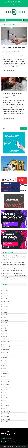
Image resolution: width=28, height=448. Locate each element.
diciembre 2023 (6, 346)
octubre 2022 (6, 384)
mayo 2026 (5, 290)
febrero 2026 (6, 298)
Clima (7, 2)
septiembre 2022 (6, 387)
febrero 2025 (6, 322)
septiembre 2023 (6, 355)
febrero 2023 (6, 373)
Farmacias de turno (18, 2)
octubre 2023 (6, 352)
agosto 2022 (5, 389)
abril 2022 (5, 400)
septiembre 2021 (6, 419)
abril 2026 (5, 293)
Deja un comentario (8, 53)
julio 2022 (5, 392)
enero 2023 (5, 376)
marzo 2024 (5, 339)
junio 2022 (5, 395)
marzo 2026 (5, 296)
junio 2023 (5, 363)
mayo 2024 (5, 333)
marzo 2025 (5, 320)
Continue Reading (10, 70)
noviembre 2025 (6, 304)
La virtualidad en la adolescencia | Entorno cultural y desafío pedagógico (14, 278)
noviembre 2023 (6, 349)
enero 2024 (5, 344)
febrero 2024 (6, 341)
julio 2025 (5, 309)
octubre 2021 (6, 416)
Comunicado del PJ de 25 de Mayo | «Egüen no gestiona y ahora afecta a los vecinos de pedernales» (15, 274)
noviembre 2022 (6, 381)
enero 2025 (5, 325)
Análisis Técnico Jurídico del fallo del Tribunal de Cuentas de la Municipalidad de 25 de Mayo (13, 269)
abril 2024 (5, 336)
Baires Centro (16, 51)
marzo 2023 (5, 371)
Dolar (11, 2)
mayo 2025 (5, 314)
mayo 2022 (5, 397)
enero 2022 (5, 408)
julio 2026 (5, 288)
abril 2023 (5, 368)
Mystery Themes (21, 446)
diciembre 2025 (6, 301)
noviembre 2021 (6, 413)
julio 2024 (5, 328)
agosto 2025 (5, 306)
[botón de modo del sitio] (23, 20)
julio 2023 (5, 360)
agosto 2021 (5, 421)
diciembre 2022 (6, 379)
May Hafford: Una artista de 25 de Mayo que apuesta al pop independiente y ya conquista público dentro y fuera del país (15, 257)
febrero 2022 (6, 405)
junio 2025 (5, 312)
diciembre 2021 (6, 411)
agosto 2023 (5, 357)
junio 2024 (5, 330)
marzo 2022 (5, 403)
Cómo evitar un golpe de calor (12, 93)
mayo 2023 (5, 365)
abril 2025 (5, 317)
